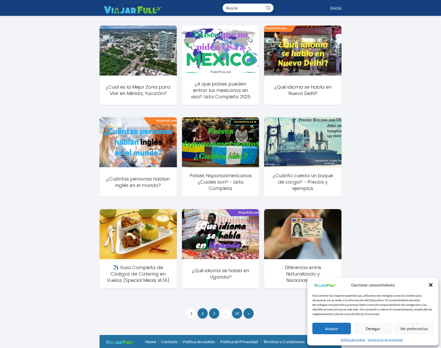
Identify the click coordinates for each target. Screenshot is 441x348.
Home (150, 341)
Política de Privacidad (239, 341)
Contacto (169, 341)
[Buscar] (268, 8)
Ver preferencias (414, 328)
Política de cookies (353, 340)
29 (237, 313)
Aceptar (331, 328)
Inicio (335, 8)
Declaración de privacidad (385, 340)
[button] (430, 284)
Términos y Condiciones (284, 341)
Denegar (373, 328)
